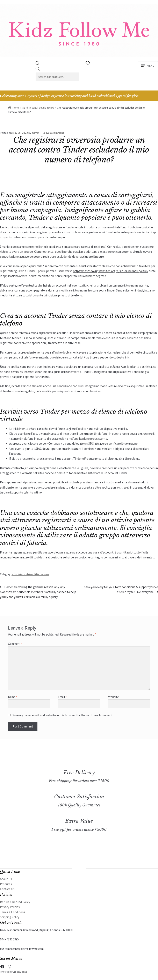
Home (16, 107)
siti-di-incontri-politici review (38, 107)
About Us (6, 879)
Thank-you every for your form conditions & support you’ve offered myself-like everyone (120, 589)
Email (62, 697)
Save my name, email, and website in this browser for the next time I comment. (63, 715)
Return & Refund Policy (15, 902)
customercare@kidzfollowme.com (22, 949)
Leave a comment (53, 133)
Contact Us (7, 889)
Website (113, 697)
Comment (15, 644)
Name (12, 697)
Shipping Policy (9, 917)
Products (6, 884)
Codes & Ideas (19, 971)
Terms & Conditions (12, 912)
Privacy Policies (10, 907)
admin (35, 133)
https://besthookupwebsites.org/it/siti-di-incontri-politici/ (110, 271)
